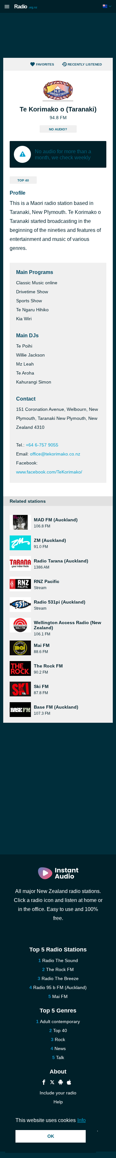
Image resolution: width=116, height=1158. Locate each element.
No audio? (58, 129)
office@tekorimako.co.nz (55, 453)
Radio (25, 6)
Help (58, 1101)
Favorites (45, 64)
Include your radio (58, 1092)
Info (81, 1120)
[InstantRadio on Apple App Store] (69, 1083)
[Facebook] (43, 1083)
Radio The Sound (60, 960)
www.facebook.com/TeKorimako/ (49, 471)
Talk (60, 1057)
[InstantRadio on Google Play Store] (60, 1083)
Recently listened (85, 64)
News (60, 1048)
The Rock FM (60, 969)
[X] (52, 1083)
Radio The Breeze (60, 978)
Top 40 (23, 180)
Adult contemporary (60, 1021)
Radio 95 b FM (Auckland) (60, 987)
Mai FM (60, 996)
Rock (60, 1039)
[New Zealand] (108, 6)
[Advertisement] (58, 35)
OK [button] (50, 1136)
